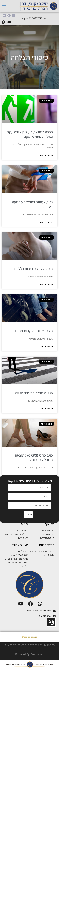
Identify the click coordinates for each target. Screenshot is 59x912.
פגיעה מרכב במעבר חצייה (34, 392)
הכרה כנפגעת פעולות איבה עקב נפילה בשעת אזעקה (30, 134)
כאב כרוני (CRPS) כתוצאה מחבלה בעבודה (34, 457)
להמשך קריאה (46, 155)
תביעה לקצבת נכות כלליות (33, 268)
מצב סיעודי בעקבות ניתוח (34, 330)
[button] (28, 514)
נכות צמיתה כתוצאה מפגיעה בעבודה (32, 204)
